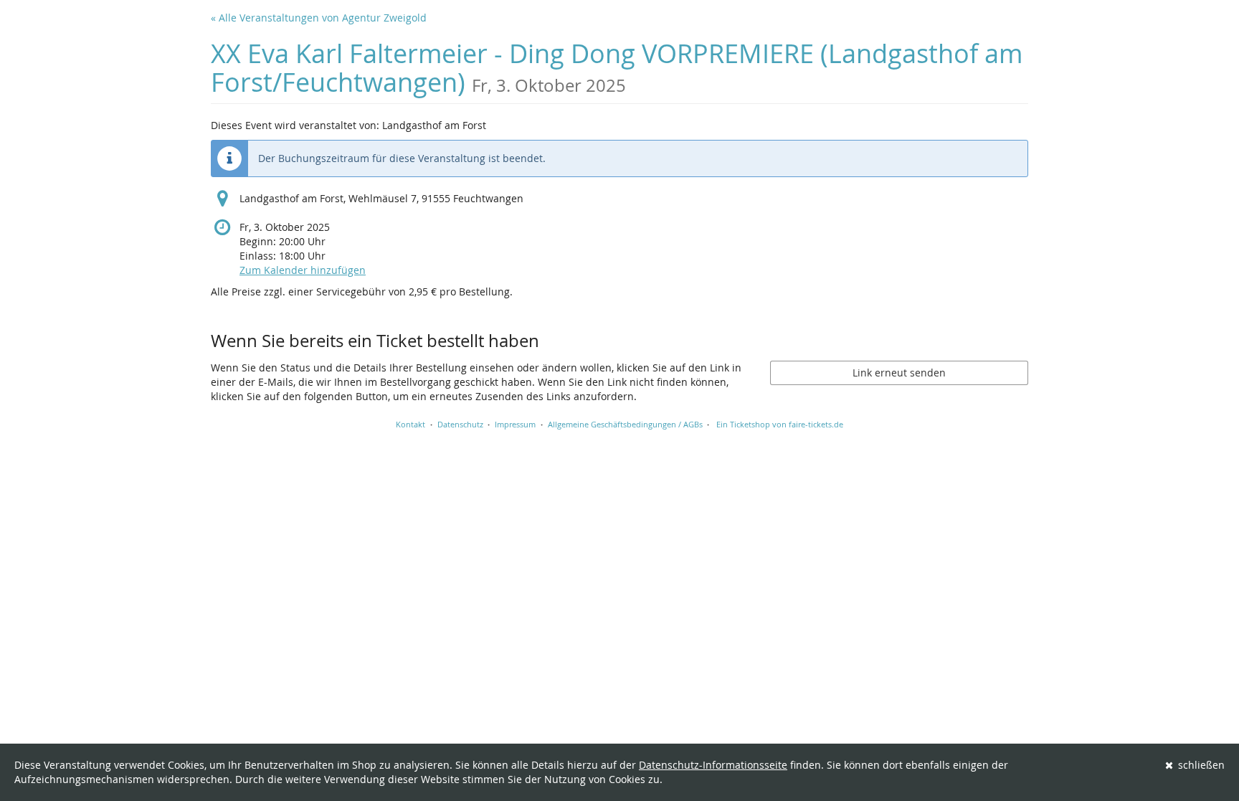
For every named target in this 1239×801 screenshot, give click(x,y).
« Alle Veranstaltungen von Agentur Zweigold (319, 17)
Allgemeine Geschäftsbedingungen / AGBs (625, 424)
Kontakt (410, 424)
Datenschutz (460, 424)
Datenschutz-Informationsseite (713, 765)
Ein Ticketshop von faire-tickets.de (779, 424)
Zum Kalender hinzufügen (302, 270)
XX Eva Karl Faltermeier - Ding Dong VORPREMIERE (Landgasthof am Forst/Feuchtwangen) (616, 68)
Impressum (515, 424)
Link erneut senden (899, 372)
